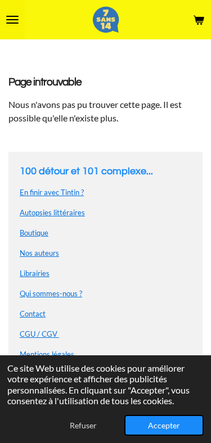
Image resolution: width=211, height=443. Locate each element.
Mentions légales (47, 354)
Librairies (35, 273)
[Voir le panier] (198, 19)
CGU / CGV (39, 333)
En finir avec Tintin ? (52, 192)
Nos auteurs (39, 252)
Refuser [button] (83, 425)
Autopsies (36, 212)
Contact (33, 313)
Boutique (34, 232)
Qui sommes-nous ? (51, 293)
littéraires (69, 212)
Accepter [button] (164, 425)
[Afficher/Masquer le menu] (12, 19)
